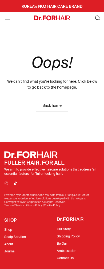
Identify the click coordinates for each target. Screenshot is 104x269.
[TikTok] (15, 183)
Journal (9, 251)
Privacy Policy (34, 205)
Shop (8, 230)
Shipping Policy (68, 236)
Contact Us (65, 258)
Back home (52, 105)
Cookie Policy (52, 205)
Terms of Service (14, 205)
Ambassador (66, 251)
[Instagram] (6, 183)
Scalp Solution (15, 237)
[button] (7, 18)
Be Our (62, 243)
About (8, 244)
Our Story (64, 229)
